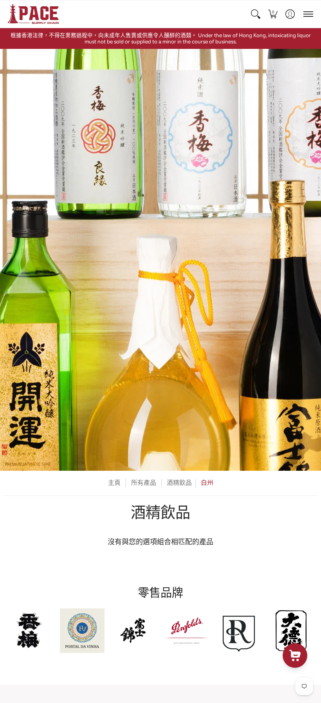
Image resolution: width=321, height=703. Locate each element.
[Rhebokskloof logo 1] (238, 630)
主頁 (114, 482)
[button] (255, 14)
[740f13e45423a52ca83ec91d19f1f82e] (30, 630)
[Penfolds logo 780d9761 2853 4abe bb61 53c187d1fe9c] (186, 630)
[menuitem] (255, 14)
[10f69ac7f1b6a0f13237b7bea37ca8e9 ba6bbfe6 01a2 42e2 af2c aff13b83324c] (134, 630)
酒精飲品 (179, 482)
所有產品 (143, 482)
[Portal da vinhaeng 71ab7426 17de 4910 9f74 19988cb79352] (82, 630)
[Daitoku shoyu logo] (291, 630)
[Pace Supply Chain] (33, 14)
